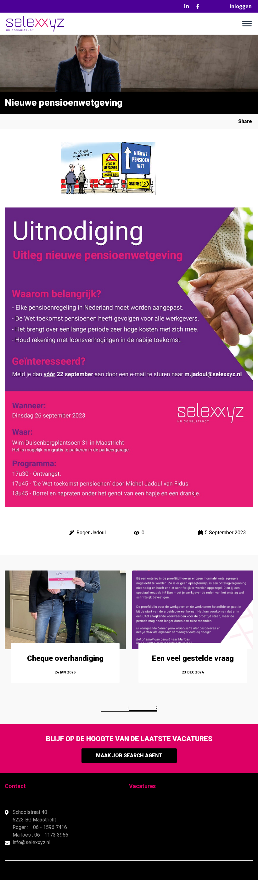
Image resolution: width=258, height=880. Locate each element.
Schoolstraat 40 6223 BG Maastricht (35, 816)
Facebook (197, 6)
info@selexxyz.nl (31, 842)
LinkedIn (186, 6)
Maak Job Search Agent (129, 755)
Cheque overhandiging (65, 658)
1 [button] (128, 708)
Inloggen (241, 6)
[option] (65, 631)
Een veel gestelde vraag (193, 658)
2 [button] (156, 708)
